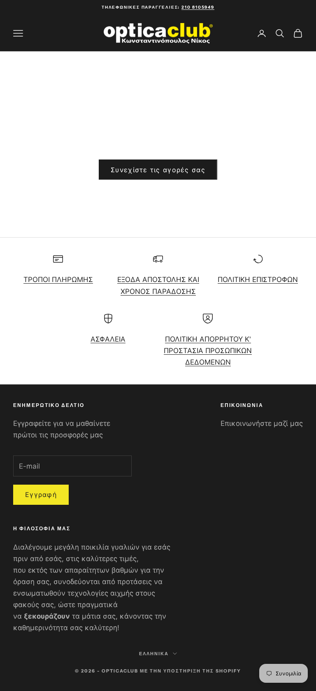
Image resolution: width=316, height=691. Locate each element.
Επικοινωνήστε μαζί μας (262, 423)
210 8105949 (197, 7)
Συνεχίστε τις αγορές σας (158, 170)
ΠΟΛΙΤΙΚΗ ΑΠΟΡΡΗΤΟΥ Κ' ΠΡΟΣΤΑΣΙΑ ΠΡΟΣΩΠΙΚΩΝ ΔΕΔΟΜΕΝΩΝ (208, 350)
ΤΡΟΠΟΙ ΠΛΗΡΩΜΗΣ (58, 279)
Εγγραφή (41, 494)
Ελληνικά (154, 653)
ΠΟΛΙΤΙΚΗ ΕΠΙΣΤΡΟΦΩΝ (258, 279)
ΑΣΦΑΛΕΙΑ (108, 339)
